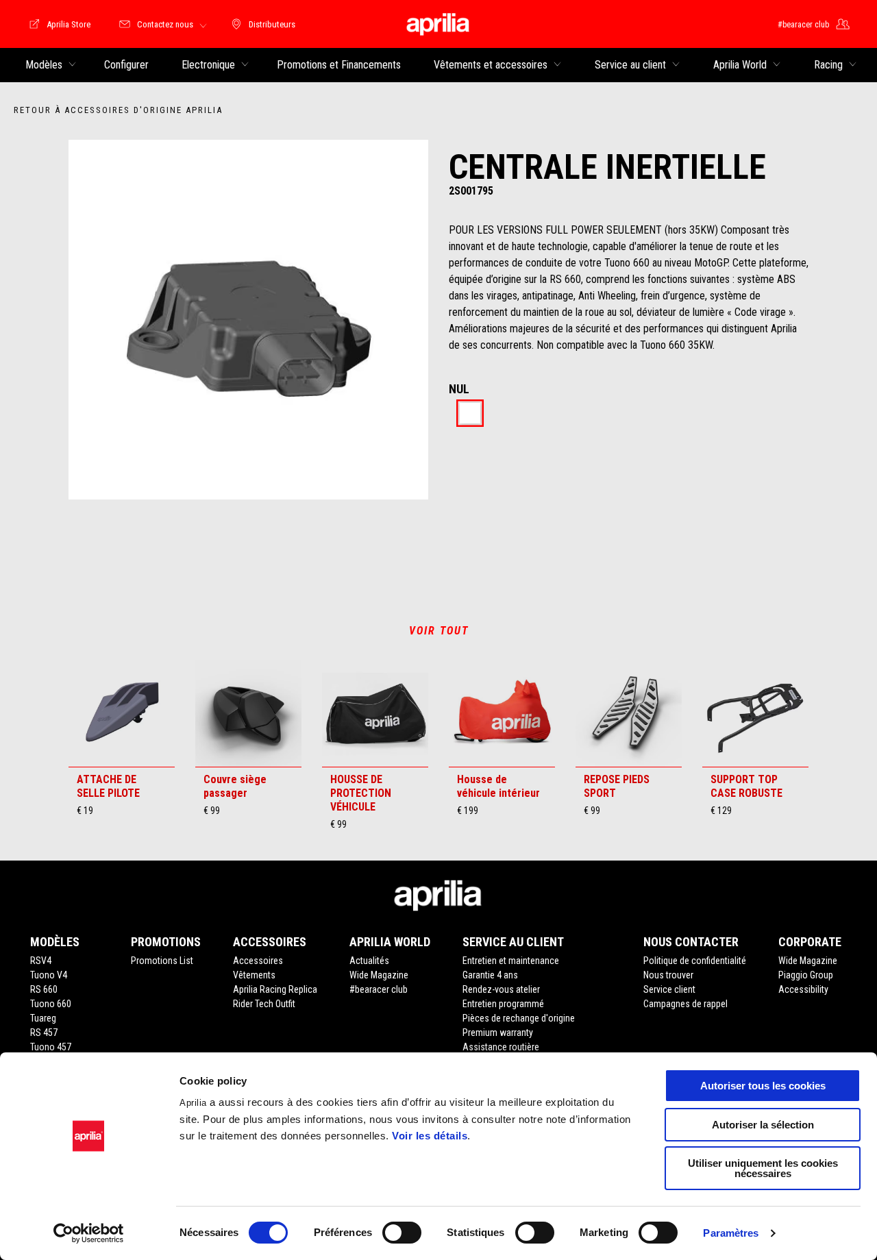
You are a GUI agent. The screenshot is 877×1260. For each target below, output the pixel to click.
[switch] (401, 1233)
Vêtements (254, 974)
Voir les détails (429, 1135)
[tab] (470, 414)
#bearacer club (378, 989)
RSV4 (40, 960)
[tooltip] (470, 414)
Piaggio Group (805, 974)
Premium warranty (497, 1032)
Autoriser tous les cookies (763, 1085)
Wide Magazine (378, 974)
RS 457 (44, 1032)
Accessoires (258, 960)
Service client (669, 989)
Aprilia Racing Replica (275, 989)
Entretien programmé (503, 1003)
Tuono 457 (50, 1046)
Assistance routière (500, 1046)
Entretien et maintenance (510, 960)
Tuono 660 (50, 1003)
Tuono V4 (48, 974)
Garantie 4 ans (490, 974)
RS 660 (44, 989)
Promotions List (162, 960)
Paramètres (730, 1233)
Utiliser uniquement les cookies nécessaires (763, 1168)
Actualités (369, 960)
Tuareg (43, 1018)
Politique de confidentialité (694, 960)
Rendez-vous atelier (501, 989)
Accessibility (803, 989)
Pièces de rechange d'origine (518, 1018)
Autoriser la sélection (763, 1125)
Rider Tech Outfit (264, 1003)
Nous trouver (668, 974)
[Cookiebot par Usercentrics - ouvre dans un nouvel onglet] (89, 1233)
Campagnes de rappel (685, 1003)
